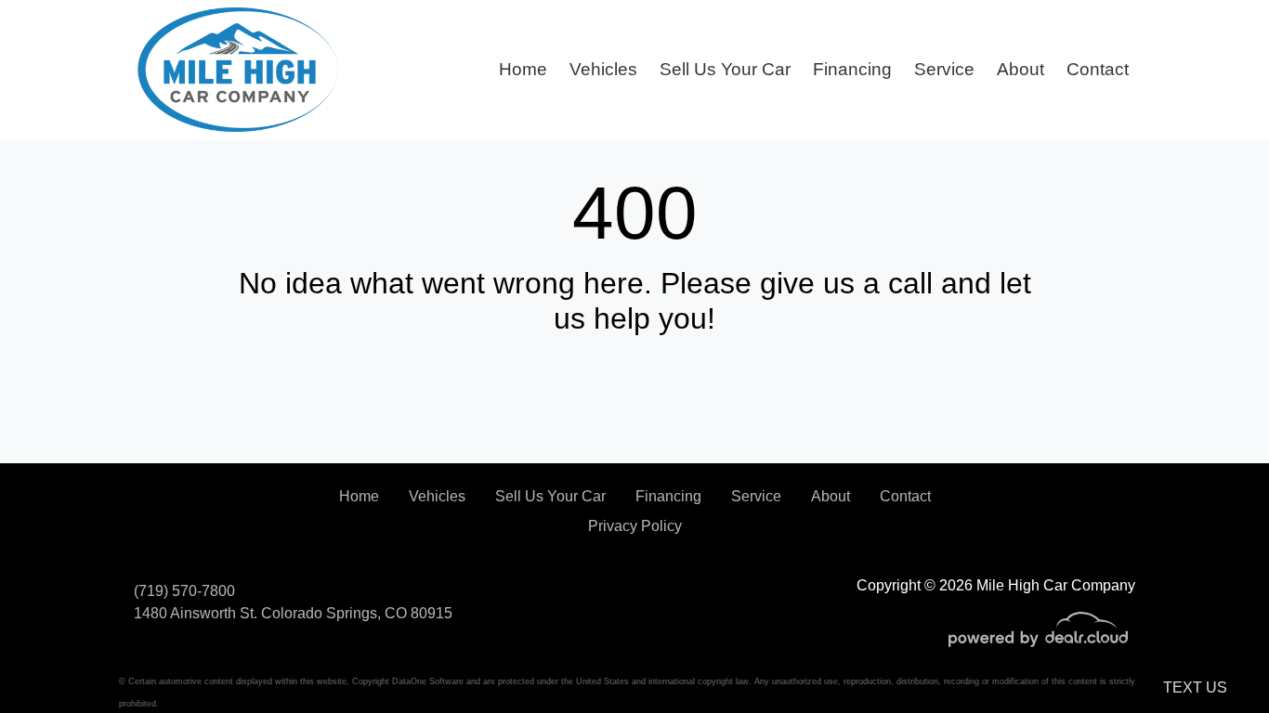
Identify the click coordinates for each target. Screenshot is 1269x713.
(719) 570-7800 (184, 591)
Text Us (1195, 687)
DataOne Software (428, 681)
